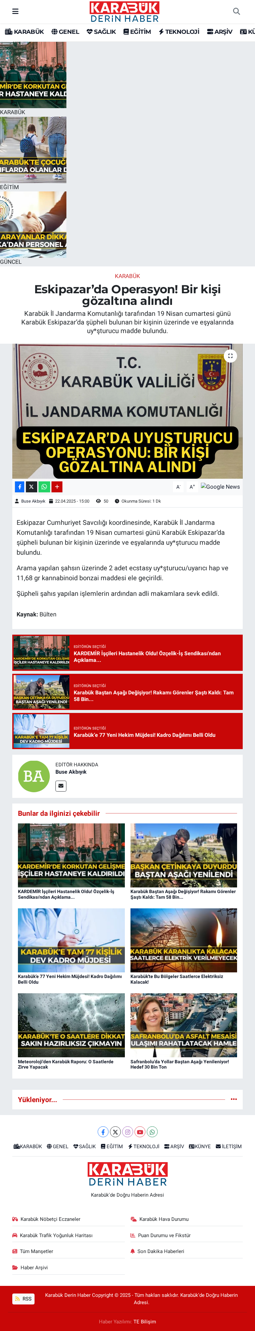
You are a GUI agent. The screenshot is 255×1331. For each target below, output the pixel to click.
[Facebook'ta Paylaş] (19, 486)
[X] (115, 1131)
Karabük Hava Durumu (164, 1219)
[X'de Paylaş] (31, 486)
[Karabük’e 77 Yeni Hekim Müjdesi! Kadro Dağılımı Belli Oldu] (71, 940)
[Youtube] (139, 1131)
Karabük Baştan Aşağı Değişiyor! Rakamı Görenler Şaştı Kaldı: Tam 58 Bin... (183, 894)
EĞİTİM (140, 31)
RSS (26, 1299)
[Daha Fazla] (56, 486)
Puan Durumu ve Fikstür (164, 1235)
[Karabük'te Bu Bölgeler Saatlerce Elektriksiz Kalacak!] (183, 940)
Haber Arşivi (34, 1268)
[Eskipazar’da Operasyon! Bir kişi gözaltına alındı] (127, 411)
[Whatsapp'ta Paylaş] (44, 486)
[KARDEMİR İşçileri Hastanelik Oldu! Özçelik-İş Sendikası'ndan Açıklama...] (71, 855)
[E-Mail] (60, 786)
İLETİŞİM (232, 1147)
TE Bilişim (144, 1322)
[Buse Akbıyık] (34, 776)
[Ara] (236, 11)
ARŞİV (222, 31)
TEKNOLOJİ (181, 31)
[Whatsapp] (152, 1131)
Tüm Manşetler (36, 1251)
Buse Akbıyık (33, 501)
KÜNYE (203, 1147)
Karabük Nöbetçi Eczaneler (50, 1219)
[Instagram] (127, 1131)
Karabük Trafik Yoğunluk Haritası (56, 1235)
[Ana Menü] (15, 11)
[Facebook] (103, 1131)
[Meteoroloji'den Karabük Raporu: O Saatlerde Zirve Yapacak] (71, 1024)
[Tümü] (234, 1099)
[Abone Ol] (220, 486)
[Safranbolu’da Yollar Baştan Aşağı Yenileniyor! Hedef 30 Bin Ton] (183, 1024)
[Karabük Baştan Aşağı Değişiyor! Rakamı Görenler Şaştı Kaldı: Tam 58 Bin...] (183, 855)
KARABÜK (27, 31)
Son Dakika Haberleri (160, 1251)
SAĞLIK (104, 31)
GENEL (68, 31)
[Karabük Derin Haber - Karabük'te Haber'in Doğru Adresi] (124, 11)
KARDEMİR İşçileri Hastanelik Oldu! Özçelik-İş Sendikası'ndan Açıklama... (66, 894)
